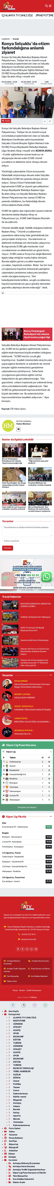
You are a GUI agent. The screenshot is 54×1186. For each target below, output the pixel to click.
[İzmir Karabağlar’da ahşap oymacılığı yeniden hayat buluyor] (14, 474)
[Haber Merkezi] (8, 426)
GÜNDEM (18, 1024)
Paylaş (7, 121)
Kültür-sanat (19, 1097)
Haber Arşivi (12, 981)
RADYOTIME (45, 15)
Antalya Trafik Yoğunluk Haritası (15, 970)
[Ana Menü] (50, 6)
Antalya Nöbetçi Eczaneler (12, 962)
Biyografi (13, 1147)
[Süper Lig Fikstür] (50, 817)
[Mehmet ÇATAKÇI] (7, 696)
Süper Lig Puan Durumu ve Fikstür (29, 1173)
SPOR (16, 1033)
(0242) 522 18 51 (29, 934)
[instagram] (34, 1005)
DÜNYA (16, 1078)
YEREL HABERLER (21, 1071)
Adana (16, 1106)
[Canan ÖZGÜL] (7, 720)
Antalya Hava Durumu (40, 961)
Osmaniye (18, 1122)
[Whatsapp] (32, 949)
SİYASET (17, 1027)
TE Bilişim (33, 997)
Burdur (16, 1109)
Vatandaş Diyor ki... (24, 730)
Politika (17, 1084)
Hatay (16, 1113)
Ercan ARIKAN (21, 681)
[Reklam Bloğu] (27, 575)
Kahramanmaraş (21, 1125)
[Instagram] (27, 949)
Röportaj (13, 1144)
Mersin (16, 1119)
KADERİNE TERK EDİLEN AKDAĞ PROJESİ (32, 710)
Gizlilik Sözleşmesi (33, 990)
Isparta (17, 1116)
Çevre (16, 1090)
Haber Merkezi (23, 424)
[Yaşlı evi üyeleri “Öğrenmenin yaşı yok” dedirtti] (40, 450)
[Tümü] (50, 675)
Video (12, 1132)
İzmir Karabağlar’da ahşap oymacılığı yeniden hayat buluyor (14, 485)
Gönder (7, 548)
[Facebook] (18, 949)
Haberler (6, 39)
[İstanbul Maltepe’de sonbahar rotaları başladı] (40, 474)
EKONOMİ (18, 1037)
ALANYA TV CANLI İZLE (19, 15)
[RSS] (36, 949)
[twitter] (23, 1005)
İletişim (22, 990)
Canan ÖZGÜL (21, 718)
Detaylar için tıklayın (27, 807)
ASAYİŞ (16, 1030)
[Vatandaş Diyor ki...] (7, 732)
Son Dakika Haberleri (39, 976)
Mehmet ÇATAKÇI (22, 694)
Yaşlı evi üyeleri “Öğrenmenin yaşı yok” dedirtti (38, 461)
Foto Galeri (14, 1128)
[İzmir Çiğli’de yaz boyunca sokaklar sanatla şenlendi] (14, 498)
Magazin (17, 1100)
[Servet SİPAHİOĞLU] (7, 708)
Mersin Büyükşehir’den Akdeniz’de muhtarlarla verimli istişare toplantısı (39, 509)
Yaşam (16, 39)
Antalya (17, 1103)
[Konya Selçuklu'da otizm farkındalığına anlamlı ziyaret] (27, 102)
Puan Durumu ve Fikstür (40, 969)
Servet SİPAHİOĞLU (23, 706)
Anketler (13, 1151)
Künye (15, 990)
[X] (22, 949)
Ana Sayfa (14, 1011)
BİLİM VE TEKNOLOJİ (23, 1068)
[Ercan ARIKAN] (7, 684)
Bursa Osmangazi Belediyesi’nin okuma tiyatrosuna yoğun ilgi (12, 461)
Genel (16, 1081)
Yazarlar (13, 1135)
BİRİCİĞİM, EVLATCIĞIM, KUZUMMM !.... (32, 722)
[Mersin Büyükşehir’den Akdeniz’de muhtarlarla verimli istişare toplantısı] (40, 498)
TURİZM (17, 1043)
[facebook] (13, 1005)
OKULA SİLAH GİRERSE (24, 698)
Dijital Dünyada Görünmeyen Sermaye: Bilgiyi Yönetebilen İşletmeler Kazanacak (32, 685)
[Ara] (46, 6)
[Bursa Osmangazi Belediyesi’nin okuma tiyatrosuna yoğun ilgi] (14, 450)
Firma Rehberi (16, 1138)
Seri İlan (13, 1141)
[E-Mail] (18, 429)
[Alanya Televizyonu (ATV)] (9, 6)
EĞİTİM (17, 1040)
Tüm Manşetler (13, 976)
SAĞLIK (17, 1075)
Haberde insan (20, 1094)
